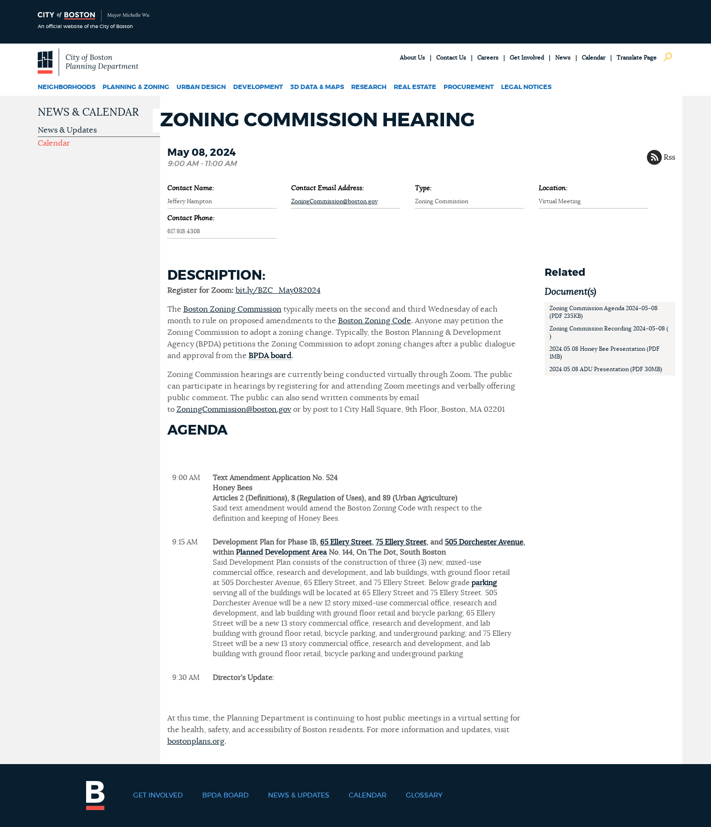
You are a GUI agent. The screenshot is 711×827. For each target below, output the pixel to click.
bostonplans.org (195, 741)
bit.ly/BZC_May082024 (278, 290)
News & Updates (67, 130)
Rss (669, 157)
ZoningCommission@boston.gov (334, 201)
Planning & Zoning (136, 87)
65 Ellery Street (346, 542)
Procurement (469, 87)
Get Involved (527, 57)
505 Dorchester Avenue (484, 542)
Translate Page (637, 57)
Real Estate (415, 87)
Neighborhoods (66, 87)
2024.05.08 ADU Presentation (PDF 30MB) (605, 369)
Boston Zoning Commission (232, 309)
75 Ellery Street (401, 542)
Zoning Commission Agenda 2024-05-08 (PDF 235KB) (603, 312)
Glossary (424, 795)
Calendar (594, 57)
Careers (488, 57)
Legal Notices (526, 87)
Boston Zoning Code (374, 321)
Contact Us (451, 57)
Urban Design (201, 87)
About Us (412, 57)
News (563, 57)
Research (368, 87)
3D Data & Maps (317, 87)
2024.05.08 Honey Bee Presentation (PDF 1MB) (604, 353)
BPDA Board (225, 795)
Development (258, 87)
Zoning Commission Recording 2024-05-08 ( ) (608, 332)
